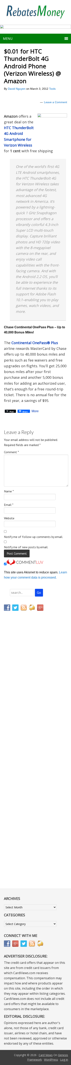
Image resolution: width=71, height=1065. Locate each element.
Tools (52, 88)
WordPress (51, 1059)
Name (9, 491)
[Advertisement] (22, 696)
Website (9, 518)
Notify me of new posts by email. (26, 547)
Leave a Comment (55, 102)
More (35, 411)
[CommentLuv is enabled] (25, 564)
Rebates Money (35, 12)
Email (8, 505)
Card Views (46, 1055)
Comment (11, 452)
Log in (64, 1059)
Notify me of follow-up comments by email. (33, 537)
